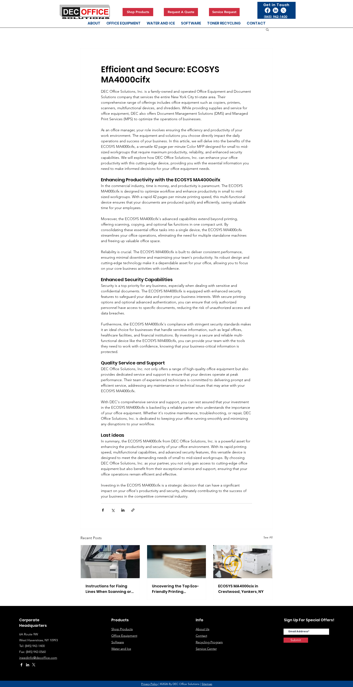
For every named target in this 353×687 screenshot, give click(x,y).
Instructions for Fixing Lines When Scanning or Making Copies (108, 588)
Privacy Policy (149, 684)
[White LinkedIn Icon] (27, 665)
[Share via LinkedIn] (123, 510)
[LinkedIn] (275, 10)
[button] (267, 29)
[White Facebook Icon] (21, 665)
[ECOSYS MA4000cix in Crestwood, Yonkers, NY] (242, 561)
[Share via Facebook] (103, 510)
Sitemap (207, 684)
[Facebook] (267, 10)
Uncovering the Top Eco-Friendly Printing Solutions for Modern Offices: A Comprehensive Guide (175, 588)
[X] (283, 10)
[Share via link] (133, 510)
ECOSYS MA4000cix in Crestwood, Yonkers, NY (241, 588)
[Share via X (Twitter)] (113, 510)
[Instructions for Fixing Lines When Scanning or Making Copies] (110, 561)
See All (268, 537)
